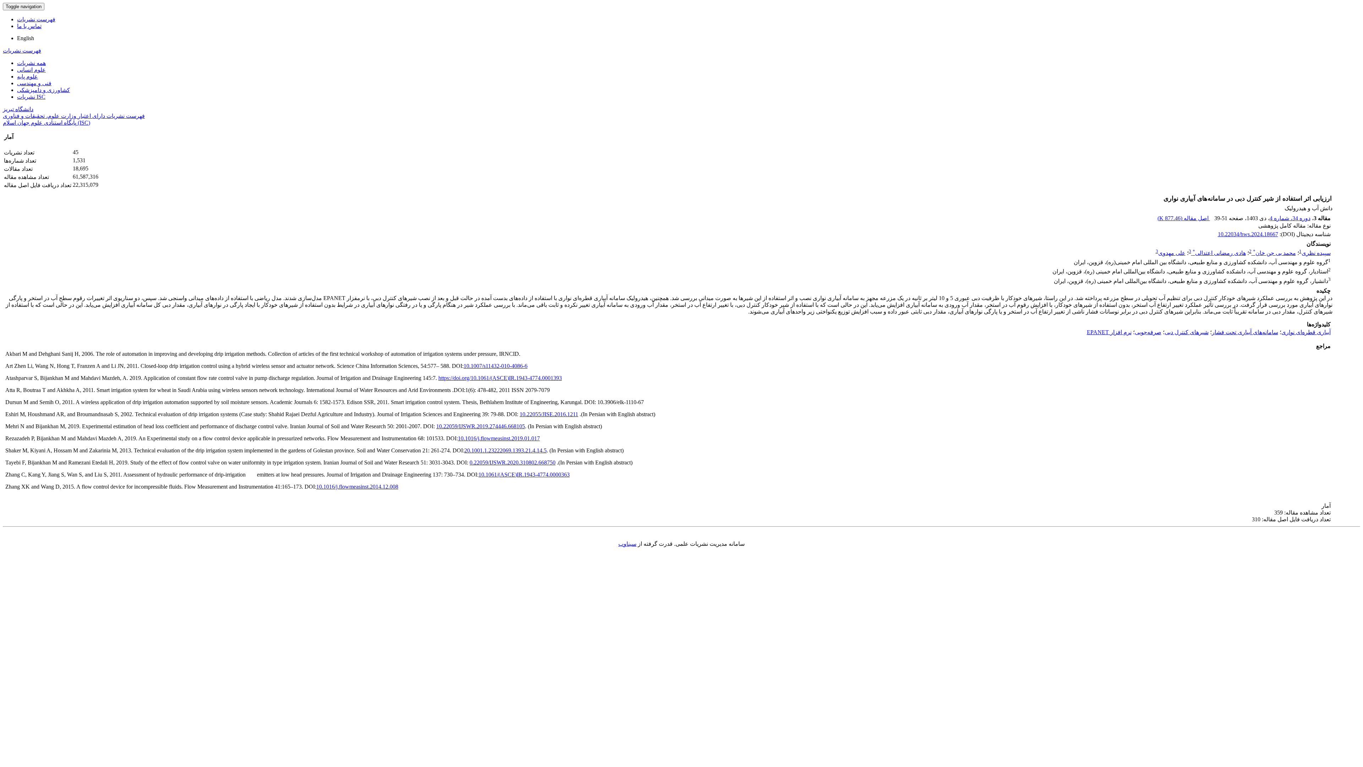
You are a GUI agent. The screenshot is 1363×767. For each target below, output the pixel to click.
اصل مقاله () (1183, 218)
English (25, 38)
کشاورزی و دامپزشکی (43, 90)
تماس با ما (29, 26)
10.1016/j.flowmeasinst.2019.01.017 (499, 438)
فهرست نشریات (36, 19)
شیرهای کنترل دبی (1187, 332)
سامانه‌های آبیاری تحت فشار (1245, 332)
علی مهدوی (1172, 253)
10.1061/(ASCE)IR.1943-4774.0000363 (524, 475)
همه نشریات (31, 63)
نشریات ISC (31, 97)
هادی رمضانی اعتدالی (1219, 253)
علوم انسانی (31, 70)
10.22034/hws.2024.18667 (1248, 234)
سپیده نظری (1316, 253)
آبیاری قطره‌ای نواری (1306, 332)
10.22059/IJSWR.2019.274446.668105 (480, 426)
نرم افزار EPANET (1109, 332)
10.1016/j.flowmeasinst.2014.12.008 (357, 487)
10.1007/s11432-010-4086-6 (495, 366)
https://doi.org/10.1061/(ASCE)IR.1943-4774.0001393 (500, 378)
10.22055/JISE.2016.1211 (549, 414)
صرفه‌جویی (1148, 332)
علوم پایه (27, 77)
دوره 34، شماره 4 (1290, 218)
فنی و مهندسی (34, 83)
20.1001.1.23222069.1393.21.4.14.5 (505, 450)
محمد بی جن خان (1274, 253)
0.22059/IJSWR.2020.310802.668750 (512, 462)
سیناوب (627, 544)
